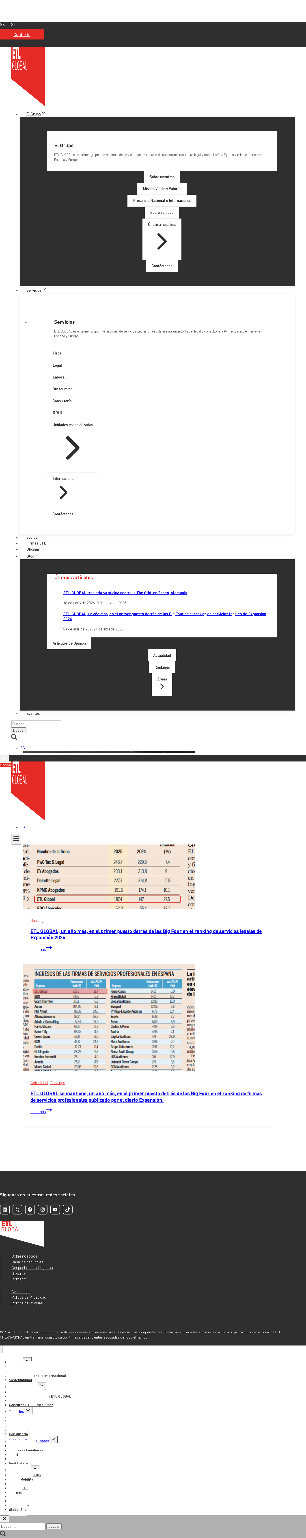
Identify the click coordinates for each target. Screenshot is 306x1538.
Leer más (41, 949)
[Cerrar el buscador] (4, 1519)
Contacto (21, 34)
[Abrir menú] (16, 839)
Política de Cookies (27, 1303)
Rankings (37, 920)
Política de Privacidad (28, 1297)
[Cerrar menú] (1, 1349)
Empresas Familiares (26, 1450)
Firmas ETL (36, 542)
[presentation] (149, 856)
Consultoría (18, 1433)
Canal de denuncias (27, 1262)
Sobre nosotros (24, 1256)
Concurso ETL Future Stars (31, 1404)
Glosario (18, 1273)
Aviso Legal (20, 1291)
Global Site (8, 24)
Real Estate (18, 1463)
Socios (31, 537)
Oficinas (33, 549)
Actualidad (39, 1083)
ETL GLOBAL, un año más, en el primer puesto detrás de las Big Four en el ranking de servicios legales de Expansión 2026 (164, 616)
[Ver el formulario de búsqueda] (4, 758)
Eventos (33, 713)
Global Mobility (21, 1479)
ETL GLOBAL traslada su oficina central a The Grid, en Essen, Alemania (125, 592)
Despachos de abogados (32, 1267)
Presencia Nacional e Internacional (37, 1375)
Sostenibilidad (20, 1379)
